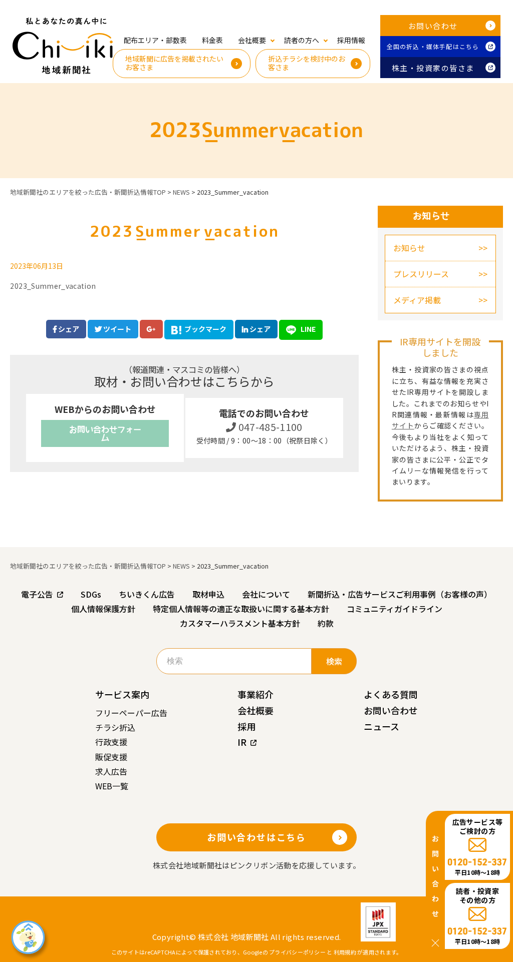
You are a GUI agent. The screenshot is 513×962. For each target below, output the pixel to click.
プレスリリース (421, 274)
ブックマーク (205, 329)
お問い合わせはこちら (256, 836)
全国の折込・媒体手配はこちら (433, 46)
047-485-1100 (269, 426)
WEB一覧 (111, 786)
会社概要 (255, 710)
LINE (307, 329)
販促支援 (111, 757)
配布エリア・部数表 (155, 40)
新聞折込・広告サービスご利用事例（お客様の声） (400, 594)
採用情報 (351, 40)
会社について (266, 594)
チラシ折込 (115, 727)
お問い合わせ (433, 26)
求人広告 (111, 771)
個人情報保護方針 (103, 609)
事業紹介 (255, 694)
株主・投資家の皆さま (433, 68)
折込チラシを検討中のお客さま (306, 63)
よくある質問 (391, 694)
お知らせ (409, 248)
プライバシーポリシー (297, 952)
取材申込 (208, 594)
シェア (68, 329)
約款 (326, 623)
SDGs (91, 594)
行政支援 (111, 742)
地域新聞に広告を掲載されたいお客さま (174, 63)
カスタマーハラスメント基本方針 (240, 623)
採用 (246, 726)
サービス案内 (122, 694)
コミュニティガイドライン (394, 609)
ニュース (381, 726)
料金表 (212, 40)
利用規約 (345, 952)
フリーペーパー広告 (131, 713)
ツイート (116, 329)
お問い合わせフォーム (105, 433)
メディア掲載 (417, 300)
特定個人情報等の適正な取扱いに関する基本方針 (241, 609)
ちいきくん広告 (147, 594)
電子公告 (37, 594)
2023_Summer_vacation (53, 286)
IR (241, 741)
